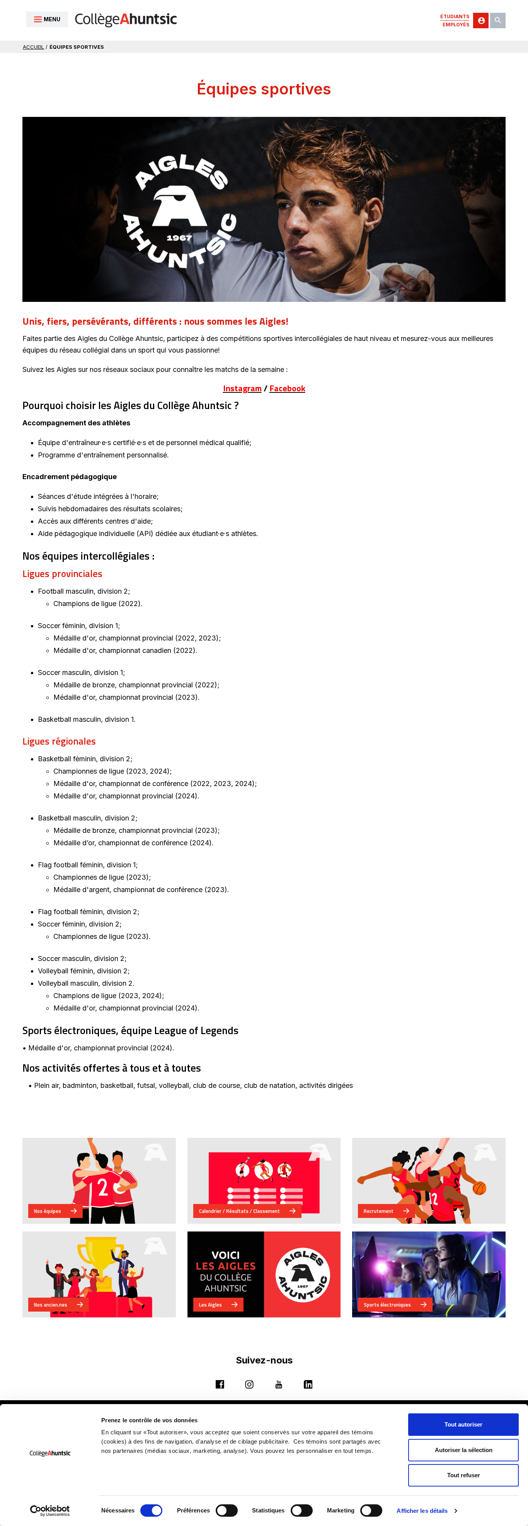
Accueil (33, 47)
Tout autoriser (463, 1424)
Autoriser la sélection (463, 1450)
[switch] (227, 1510)
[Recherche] (498, 20)
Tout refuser (463, 1475)
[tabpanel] (264, 209)
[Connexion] (481, 20)
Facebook (287, 388)
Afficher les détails (422, 1510)
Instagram (242, 388)
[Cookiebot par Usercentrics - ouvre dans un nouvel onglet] (50, 1511)
